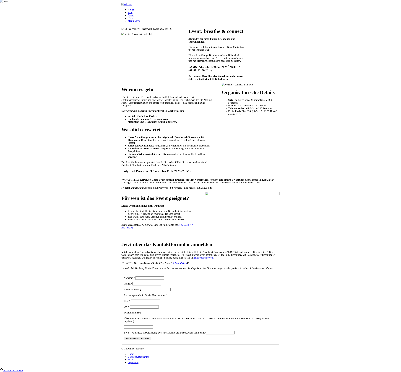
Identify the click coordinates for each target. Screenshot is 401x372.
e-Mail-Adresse (132, 289)
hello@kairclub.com (203, 257)
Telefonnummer (132, 312)
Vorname (129, 278)
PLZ (127, 301)
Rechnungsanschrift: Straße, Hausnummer (145, 295)
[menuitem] (204, 9)
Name (128, 283)
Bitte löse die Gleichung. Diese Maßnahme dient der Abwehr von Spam (169, 332)
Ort (126, 306)
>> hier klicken (179, 263)
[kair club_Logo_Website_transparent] (126, 4)
